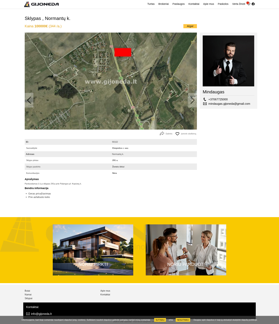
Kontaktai (193, 3)
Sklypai (28, 298)
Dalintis (169, 133)
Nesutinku (183, 320)
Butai (27, 291)
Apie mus (208, 3)
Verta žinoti (238, 3)
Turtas (151, 3)
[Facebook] (253, 3)
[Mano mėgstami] (249, 3)
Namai (28, 294)
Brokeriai (163, 3)
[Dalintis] (162, 133)
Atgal (190, 26)
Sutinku (160, 320)
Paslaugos (178, 3)
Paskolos (223, 3)
